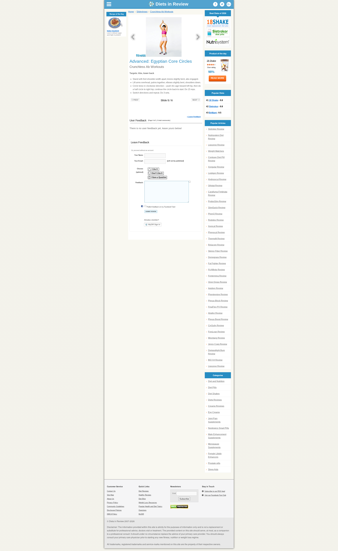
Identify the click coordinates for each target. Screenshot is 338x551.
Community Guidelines (115, 506)
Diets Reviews (215, 400)
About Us (110, 499)
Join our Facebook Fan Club (215, 495)
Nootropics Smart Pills (218, 428)
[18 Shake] (218, 23)
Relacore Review (216, 245)
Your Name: (138, 155)
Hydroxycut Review (217, 179)
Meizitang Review (216, 338)
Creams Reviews (216, 406)
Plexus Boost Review (218, 319)
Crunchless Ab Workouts (161, 12)
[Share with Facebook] (215, 4)
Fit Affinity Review (216, 270)
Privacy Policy (112, 503)
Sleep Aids (213, 469)
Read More (217, 78)
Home (131, 12)
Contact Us (111, 491)
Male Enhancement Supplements (217, 436)
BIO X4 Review (215, 360)
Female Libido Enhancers (215, 455)
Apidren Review (215, 288)
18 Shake (211, 61)
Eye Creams (214, 412)
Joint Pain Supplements (214, 420)
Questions (142, 510)
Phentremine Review (218, 294)
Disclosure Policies (114, 510)
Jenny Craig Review (217, 344)
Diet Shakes (214, 394)
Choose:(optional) (139, 170)
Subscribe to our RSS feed (215, 491)
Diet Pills (212, 387)
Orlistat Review (215, 185)
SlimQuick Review (216, 208)
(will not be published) (175, 161)
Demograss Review (217, 257)
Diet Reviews (144, 491)
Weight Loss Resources (148, 503)
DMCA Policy (112, 514)
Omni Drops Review (217, 282)
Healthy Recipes (145, 495)
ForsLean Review (216, 332)
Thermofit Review (216, 239)
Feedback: (139, 183)
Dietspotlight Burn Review (216, 352)
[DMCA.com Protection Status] (179, 508)
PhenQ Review (215, 214)
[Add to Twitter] (222, 4)
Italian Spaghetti (113, 31)
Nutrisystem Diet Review (216, 137)
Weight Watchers (216, 151)
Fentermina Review (217, 276)
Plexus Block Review (218, 301)
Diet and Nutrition (216, 381)
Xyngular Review (216, 167)
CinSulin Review (216, 325)
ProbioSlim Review (217, 201)
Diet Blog (142, 499)
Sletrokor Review (216, 129)
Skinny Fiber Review (218, 251)
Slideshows (142, 12)
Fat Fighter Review (217, 263)
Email (174, 493)
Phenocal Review (216, 232)
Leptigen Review (216, 173)
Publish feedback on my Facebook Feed (161, 207)
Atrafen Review (215, 313)
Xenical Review (215, 226)
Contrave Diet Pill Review (216, 159)
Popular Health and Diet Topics (150, 506)
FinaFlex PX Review (217, 307)
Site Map (110, 495)
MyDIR (141, 514)
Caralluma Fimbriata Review (217, 193)
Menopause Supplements (214, 446)
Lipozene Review (216, 145)
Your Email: (138, 161)
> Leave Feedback (194, 117)
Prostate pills (214, 463)
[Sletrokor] (218, 32)
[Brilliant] (218, 41)
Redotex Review (216, 220)
